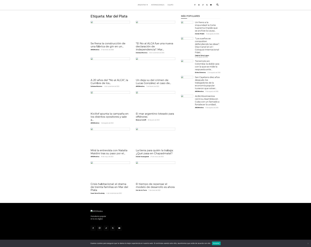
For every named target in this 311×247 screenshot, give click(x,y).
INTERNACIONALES (157, 5)
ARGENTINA (142, 5)
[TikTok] (203, 5)
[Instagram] (199, 5)
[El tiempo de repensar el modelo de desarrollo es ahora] (155, 171)
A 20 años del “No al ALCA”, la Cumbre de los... (109, 82)
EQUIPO (170, 5)
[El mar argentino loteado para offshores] (155, 101)
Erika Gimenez (200, 72)
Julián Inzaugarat (142, 156)
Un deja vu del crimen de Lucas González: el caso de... (153, 82)
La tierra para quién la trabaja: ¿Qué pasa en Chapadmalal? (154, 152)
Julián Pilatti (199, 34)
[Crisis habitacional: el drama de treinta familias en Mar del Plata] (110, 171)
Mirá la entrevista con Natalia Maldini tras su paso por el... (109, 152)
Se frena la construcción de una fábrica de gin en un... (108, 45)
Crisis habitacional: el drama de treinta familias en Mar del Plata (109, 187)
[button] (217, 5)
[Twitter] (207, 5)
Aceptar (216, 243)
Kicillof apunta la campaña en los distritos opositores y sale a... (110, 116)
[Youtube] (211, 5)
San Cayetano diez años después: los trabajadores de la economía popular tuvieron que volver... (207, 83)
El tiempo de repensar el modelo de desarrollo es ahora (155, 185)
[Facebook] (195, 5)
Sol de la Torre (141, 190)
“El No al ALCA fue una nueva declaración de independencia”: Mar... (154, 46)
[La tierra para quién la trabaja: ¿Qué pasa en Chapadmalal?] (155, 137)
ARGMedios (95, 49)
